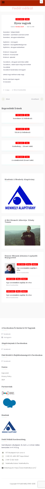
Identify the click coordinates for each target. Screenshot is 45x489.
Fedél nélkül (22, 8)
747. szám (20, 129)
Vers (27, 19)
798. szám (20, 143)
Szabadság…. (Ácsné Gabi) (22, 146)
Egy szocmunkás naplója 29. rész (19, 283)
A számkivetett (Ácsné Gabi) (22, 160)
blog (28, 264)
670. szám (21, 264)
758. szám (20, 115)
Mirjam (35, 264)
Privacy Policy (6, 376)
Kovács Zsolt (20, 27)
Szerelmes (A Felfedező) (22, 118)
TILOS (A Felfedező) (22, 132)
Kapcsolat (5, 373)
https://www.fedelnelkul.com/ (25, 468)
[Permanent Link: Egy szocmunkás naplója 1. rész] (10, 268)
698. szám (10, 279)
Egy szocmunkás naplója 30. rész (19, 295)
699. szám (10, 291)
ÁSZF (3, 380)
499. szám (20, 157)
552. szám (20, 19)
